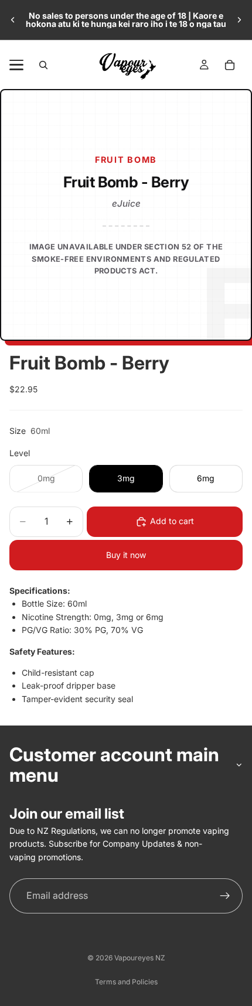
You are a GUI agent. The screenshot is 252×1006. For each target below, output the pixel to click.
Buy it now (126, 555)
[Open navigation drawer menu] (16, 65)
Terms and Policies (126, 981)
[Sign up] (225, 896)
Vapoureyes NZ (139, 957)
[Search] (43, 65)
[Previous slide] (13, 20)
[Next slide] (239, 20)
